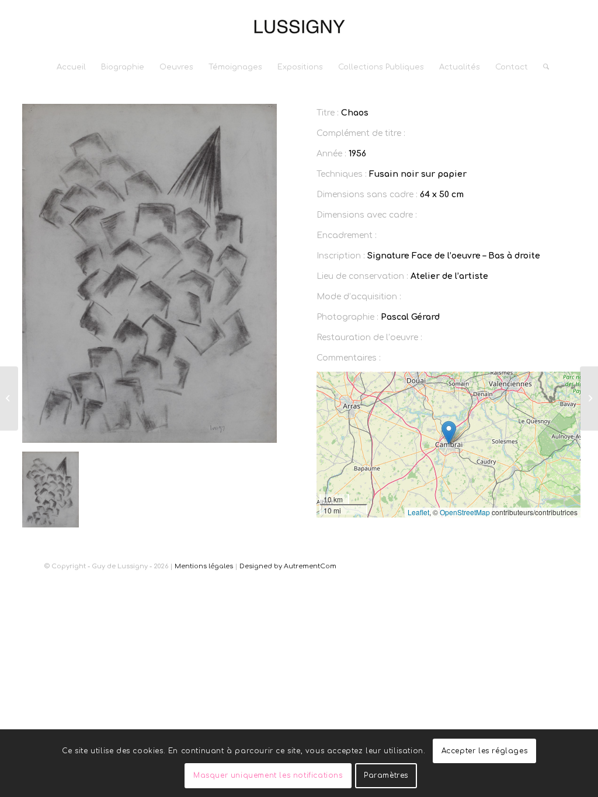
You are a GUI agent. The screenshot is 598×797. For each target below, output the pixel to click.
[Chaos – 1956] (9, 398)
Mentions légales (204, 566)
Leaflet (418, 512)
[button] (448, 433)
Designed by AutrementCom (287, 566)
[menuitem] (71, 67)
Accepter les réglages (484, 751)
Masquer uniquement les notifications (268, 775)
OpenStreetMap (465, 512)
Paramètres (386, 775)
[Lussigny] (299, 26)
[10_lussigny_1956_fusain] (149, 273)
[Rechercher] (542, 67)
